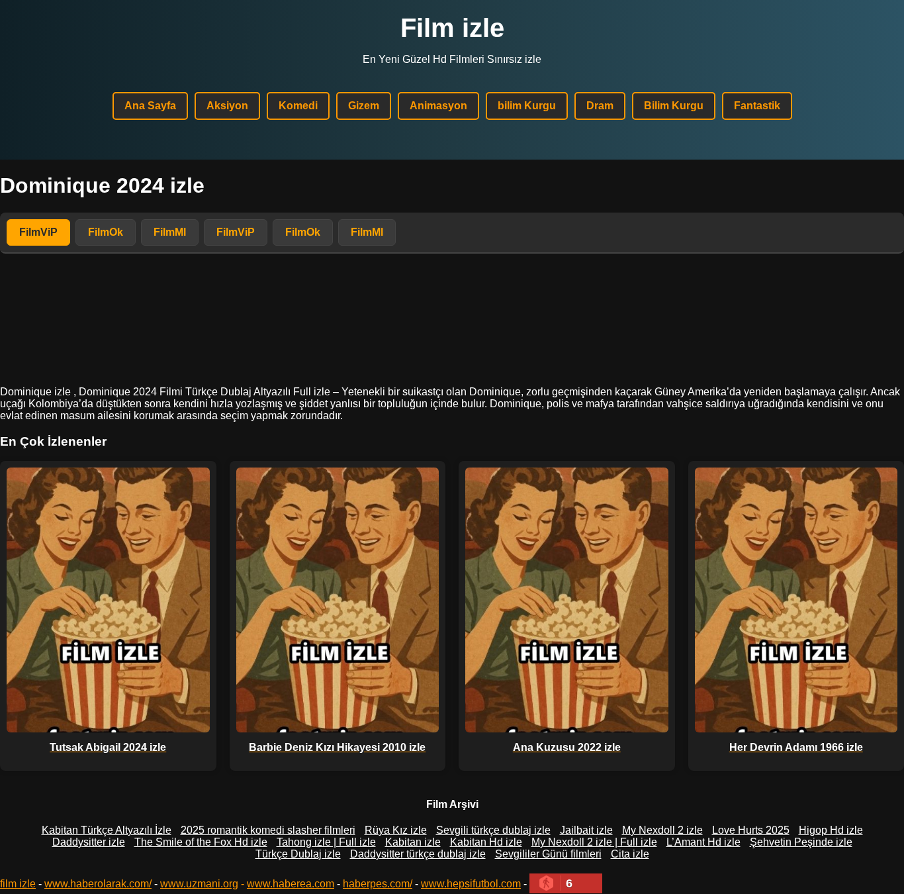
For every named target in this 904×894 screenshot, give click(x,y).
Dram (599, 105)
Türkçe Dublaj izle (298, 854)
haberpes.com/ (377, 883)
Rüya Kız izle (396, 830)
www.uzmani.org (199, 883)
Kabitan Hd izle (486, 842)
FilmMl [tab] (170, 232)
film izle (18, 883)
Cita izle (630, 854)
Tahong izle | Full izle (326, 842)
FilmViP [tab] (38, 232)
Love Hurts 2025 (751, 830)
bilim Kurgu (527, 105)
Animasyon (438, 105)
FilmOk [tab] (105, 232)
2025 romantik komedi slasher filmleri (268, 830)
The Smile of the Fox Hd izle (200, 842)
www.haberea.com (290, 883)
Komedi (298, 105)
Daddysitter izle (88, 842)
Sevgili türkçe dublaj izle (493, 830)
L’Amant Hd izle (703, 842)
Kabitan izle (413, 842)
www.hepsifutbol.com (471, 883)
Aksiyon (227, 105)
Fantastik (757, 105)
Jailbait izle (586, 830)
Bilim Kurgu (673, 105)
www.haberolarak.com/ (98, 883)
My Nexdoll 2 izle (662, 830)
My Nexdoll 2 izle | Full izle (594, 842)
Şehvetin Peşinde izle (801, 842)
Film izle (452, 27)
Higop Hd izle (831, 830)
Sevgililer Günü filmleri (548, 854)
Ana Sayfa (150, 105)
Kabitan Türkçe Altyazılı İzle (106, 830)
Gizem (363, 105)
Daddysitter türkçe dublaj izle (418, 854)
